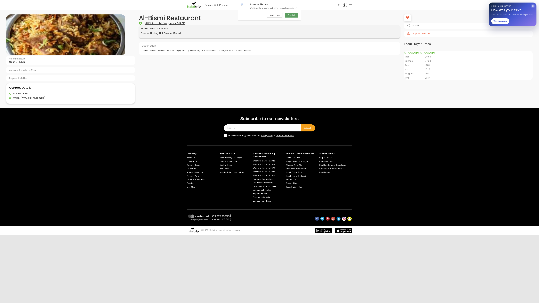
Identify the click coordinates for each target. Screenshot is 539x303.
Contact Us (192, 161)
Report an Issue (421, 33)
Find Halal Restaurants (297, 169)
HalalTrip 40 (325, 172)
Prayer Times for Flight (297, 161)
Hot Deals (224, 169)
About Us (191, 158)
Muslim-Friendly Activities (232, 172)
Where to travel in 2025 (264, 175)
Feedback (191, 183)
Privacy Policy (267, 135)
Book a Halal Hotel (228, 161)
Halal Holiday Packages (231, 158)
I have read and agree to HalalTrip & (261, 135)
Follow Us (191, 169)
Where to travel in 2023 (264, 168)
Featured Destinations (263, 179)
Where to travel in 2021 (264, 161)
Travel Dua (291, 180)
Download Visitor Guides (264, 186)
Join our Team (193, 165)
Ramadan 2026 (326, 161)
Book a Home (226, 165)
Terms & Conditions (285, 135)
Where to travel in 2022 (264, 164)
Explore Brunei (260, 194)
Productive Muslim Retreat (331, 169)
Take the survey (500, 21)
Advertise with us (195, 172)
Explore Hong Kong (262, 201)
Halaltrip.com (215, 230)
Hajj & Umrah (325, 158)
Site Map (191, 187)
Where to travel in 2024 (264, 172)
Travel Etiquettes (294, 187)
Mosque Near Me (294, 165)
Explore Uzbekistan (262, 190)
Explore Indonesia (261, 197)
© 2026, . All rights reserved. (221, 230)
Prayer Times (292, 183)
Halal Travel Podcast (296, 176)
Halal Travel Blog (294, 172)
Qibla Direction (293, 158)
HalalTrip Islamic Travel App (332, 165)
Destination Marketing (263, 183)
